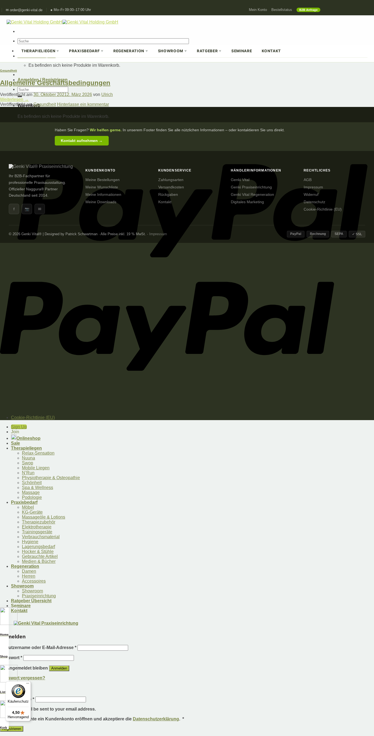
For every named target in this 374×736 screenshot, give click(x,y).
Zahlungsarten (170, 180)
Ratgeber (209, 51)
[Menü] (27, 684)
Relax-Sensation (38, 453)
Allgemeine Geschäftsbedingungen (55, 82)
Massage (31, 492)
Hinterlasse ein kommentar (83, 104)
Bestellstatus (281, 10)
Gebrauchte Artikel (40, 556)
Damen (29, 571)
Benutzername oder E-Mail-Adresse (38, 647)
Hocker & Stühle (38, 551)
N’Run (28, 472)
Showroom (172, 51)
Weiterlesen (14, 99)
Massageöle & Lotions (43, 517)
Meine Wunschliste (101, 187)
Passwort (11, 657)
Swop (27, 463)
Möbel (28, 507)
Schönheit (32, 482)
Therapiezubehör (38, 522)
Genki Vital (240, 180)
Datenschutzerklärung (156, 719)
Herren (28, 576)
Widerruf (311, 195)
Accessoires (34, 581)
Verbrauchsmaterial (41, 536)
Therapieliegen (40, 51)
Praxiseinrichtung (39, 596)
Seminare (241, 51)
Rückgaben (168, 195)
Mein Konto (258, 10)
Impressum (313, 187)
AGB (308, 180)
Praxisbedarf (86, 51)
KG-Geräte (32, 512)
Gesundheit (8, 70)
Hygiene (30, 541)
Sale (15, 443)
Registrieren (11, 729)
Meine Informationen (103, 195)
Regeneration (130, 51)
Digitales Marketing (247, 202)
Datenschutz (314, 202)
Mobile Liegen (36, 468)
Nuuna (28, 458)
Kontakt (271, 51)
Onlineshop (28, 438)
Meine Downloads (100, 202)
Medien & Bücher (39, 561)
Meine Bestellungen (102, 180)
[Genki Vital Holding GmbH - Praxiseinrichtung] (62, 22)
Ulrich (107, 94)
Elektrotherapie (36, 527)
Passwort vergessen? (22, 678)
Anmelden (59, 668)
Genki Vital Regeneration (252, 195)
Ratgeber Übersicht (31, 600)
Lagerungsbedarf (38, 546)
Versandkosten (171, 187)
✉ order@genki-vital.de (24, 10)
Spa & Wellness (37, 487)
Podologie (32, 497)
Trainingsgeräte (37, 532)
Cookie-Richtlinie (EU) (323, 209)
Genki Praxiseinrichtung (251, 187)
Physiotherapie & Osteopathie (51, 477)
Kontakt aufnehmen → (82, 141)
